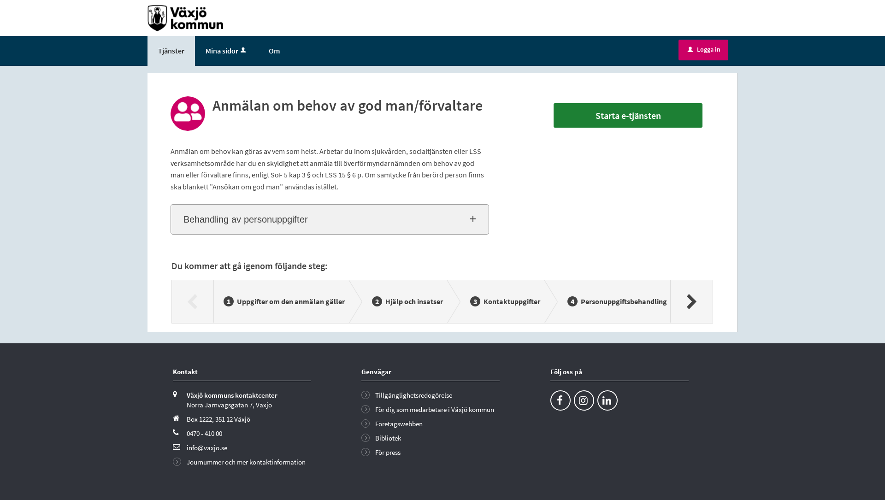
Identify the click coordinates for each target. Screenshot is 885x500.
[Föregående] (193, 301)
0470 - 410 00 (204, 433)
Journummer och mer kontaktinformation (246, 462)
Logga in (704, 49)
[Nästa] (691, 301)
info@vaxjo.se (207, 447)
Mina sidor (222, 50)
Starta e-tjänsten (628, 115)
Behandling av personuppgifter (245, 219)
